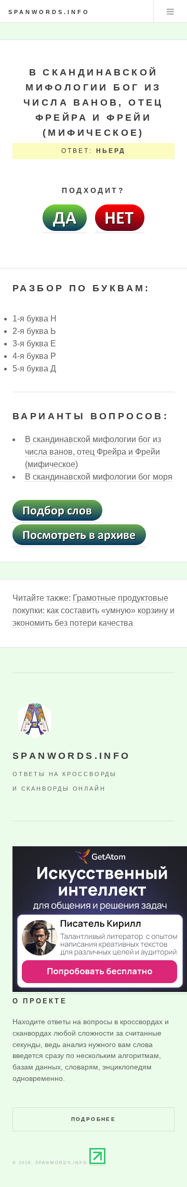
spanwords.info (49, 12)
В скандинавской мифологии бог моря (98, 476)
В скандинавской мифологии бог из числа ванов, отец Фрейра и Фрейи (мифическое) (93, 452)
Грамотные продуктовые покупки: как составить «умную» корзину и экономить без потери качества (93, 610)
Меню (170, 11)
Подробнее (93, 1119)
